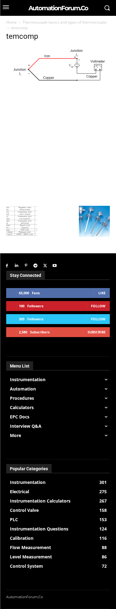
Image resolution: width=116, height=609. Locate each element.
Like (101, 293)
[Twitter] (45, 266)
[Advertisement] (58, 144)
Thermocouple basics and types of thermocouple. (65, 22)
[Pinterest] (26, 266)
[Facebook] (7, 266)
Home (11, 22)
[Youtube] (54, 266)
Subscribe (96, 332)
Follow (98, 306)
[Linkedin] (16, 266)
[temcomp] (58, 83)
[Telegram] (35, 266)
